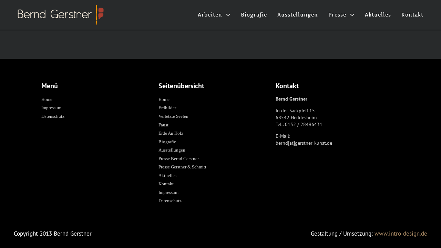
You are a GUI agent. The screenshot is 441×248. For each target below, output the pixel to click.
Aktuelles (378, 15)
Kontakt (412, 15)
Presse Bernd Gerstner (178, 158)
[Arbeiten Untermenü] (228, 14)
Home (46, 99)
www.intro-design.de (401, 233)
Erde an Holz (170, 133)
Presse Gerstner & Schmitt (182, 166)
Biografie (254, 15)
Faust (163, 124)
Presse (337, 15)
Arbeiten (210, 15)
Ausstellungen (297, 15)
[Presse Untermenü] (352, 14)
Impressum (51, 107)
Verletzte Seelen (173, 116)
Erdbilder (167, 107)
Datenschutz (52, 116)
